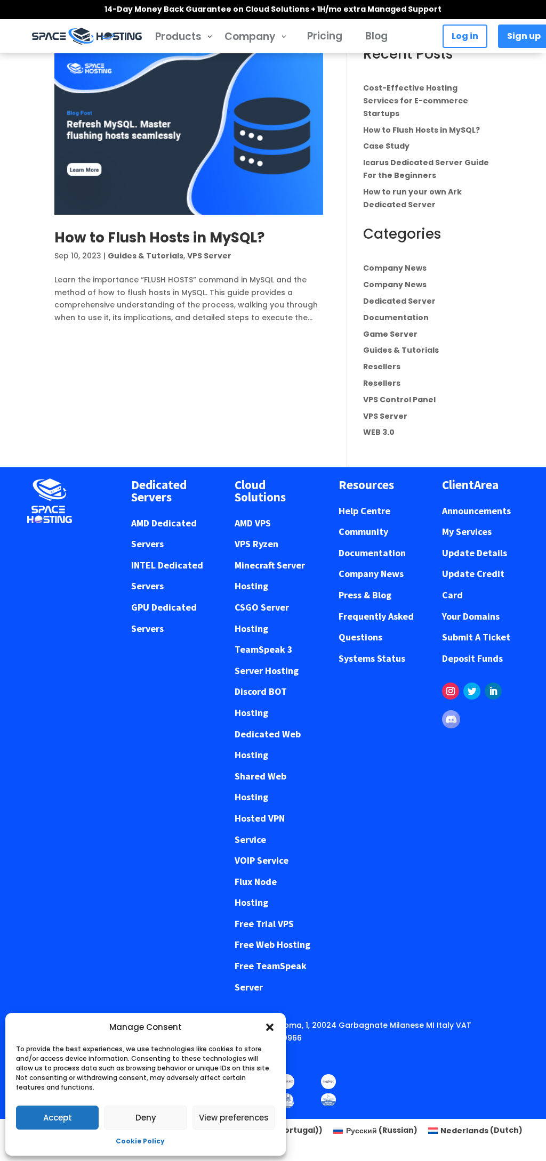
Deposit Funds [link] (472, 658)
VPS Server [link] (209, 255)
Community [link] (363, 531)
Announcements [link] (476, 511)
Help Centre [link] (364, 511)
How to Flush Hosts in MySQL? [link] (159, 237)
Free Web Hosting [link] (272, 944)
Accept (57, 1117)
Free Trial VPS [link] (264, 924)
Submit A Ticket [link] (476, 637)
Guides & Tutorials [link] (145, 255)
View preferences (234, 1117)
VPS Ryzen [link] (256, 544)
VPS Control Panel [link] (399, 399)
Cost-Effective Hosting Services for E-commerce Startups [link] (415, 101)
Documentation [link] (396, 317)
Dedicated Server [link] (399, 301)
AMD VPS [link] (253, 523)
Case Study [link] (386, 146)
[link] (87, 36)
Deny (145, 1117)
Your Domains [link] (471, 616)
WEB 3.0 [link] (379, 432)
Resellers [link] (381, 366)
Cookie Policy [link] (140, 1141)
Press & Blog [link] (365, 595)
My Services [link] (467, 531)
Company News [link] (395, 268)
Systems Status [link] (372, 658)
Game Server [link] (390, 334)
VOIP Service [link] (261, 860)
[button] (269, 1027)
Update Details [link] (474, 553)
